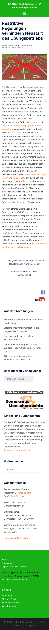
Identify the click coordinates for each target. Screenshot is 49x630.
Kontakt (6, 559)
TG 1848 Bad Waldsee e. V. (24, 4)
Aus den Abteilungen (12, 48)
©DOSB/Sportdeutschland (15, 579)
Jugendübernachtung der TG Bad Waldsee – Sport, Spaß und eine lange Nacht (22, 348)
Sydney (32, 625)
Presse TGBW (12, 45)
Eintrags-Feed (9, 599)
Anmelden (7, 595)
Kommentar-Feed (10, 602)
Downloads (7, 563)
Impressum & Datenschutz (15, 566)
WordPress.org (9, 606)
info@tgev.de (17, 505)
